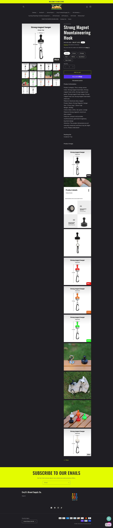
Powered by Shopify (87, 523)
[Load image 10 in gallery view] (56, 74)
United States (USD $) (29, 521)
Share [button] (67, 460)
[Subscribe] (68, 482)
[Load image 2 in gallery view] (33, 66)
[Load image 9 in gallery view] (48, 74)
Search (24, 496)
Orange (82, 53)
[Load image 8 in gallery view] (40, 74)
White (73, 56)
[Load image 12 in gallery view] (33, 82)
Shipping (66, 44)
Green (74, 53)
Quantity (66, 63)
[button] (23, 6)
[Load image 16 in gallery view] (25, 90)
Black (66, 53)
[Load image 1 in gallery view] (25, 66)
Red (66, 56)
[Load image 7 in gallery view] (33, 74)
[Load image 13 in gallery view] (40, 82)
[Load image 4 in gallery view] (48, 66)
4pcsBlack (82, 56)
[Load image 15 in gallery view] (56, 82)
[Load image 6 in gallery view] (25, 74)
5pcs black (68, 60)
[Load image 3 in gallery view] (40, 66)
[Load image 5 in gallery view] (56, 66)
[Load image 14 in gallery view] (48, 82)
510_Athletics (80, 523)
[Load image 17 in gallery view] (33, 90)
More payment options (77, 80)
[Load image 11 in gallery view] (25, 82)
